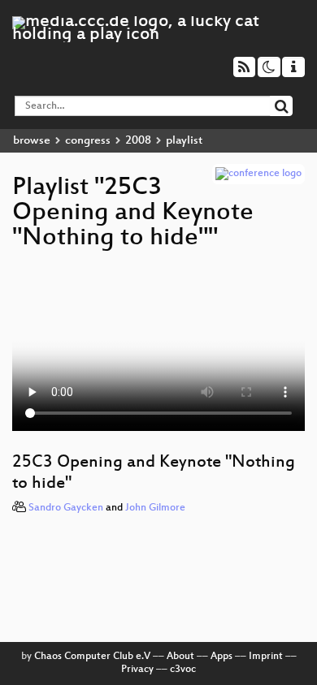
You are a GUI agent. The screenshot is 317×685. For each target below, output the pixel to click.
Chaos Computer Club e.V (92, 656)
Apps (221, 656)
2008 (138, 141)
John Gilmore (155, 508)
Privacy (137, 669)
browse (31, 141)
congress (88, 141)
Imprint (266, 656)
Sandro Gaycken (65, 508)
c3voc (183, 669)
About (180, 656)
